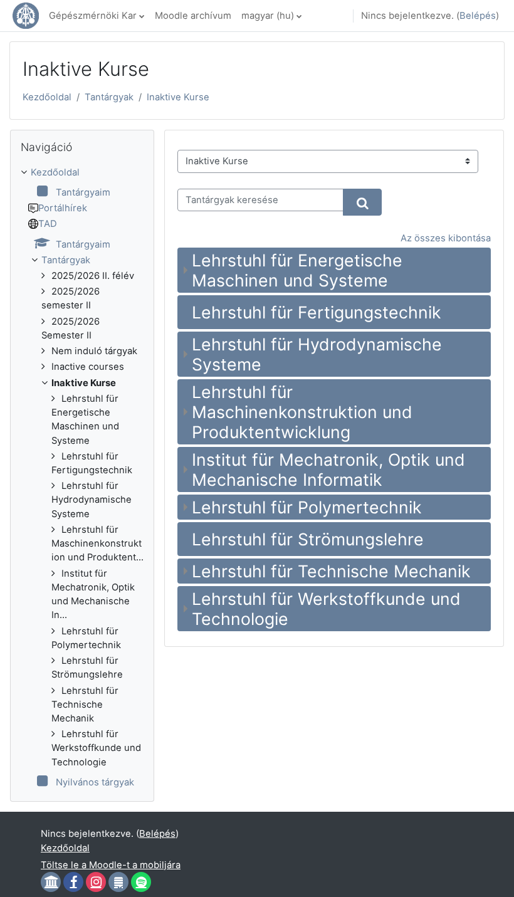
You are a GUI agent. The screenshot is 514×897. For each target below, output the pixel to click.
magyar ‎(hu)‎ (267, 15)
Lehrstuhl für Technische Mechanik (331, 571)
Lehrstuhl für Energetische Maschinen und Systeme (297, 270)
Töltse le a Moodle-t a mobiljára (111, 865)
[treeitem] (82, 477)
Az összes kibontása (446, 238)
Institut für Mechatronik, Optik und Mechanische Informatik (328, 469)
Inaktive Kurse (178, 97)
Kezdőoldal (47, 97)
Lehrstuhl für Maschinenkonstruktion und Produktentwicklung (302, 412)
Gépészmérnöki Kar (93, 15)
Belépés (477, 15)
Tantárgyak (109, 97)
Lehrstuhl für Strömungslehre (308, 539)
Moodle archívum (193, 15)
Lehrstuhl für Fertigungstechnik (316, 312)
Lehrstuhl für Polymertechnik (307, 507)
